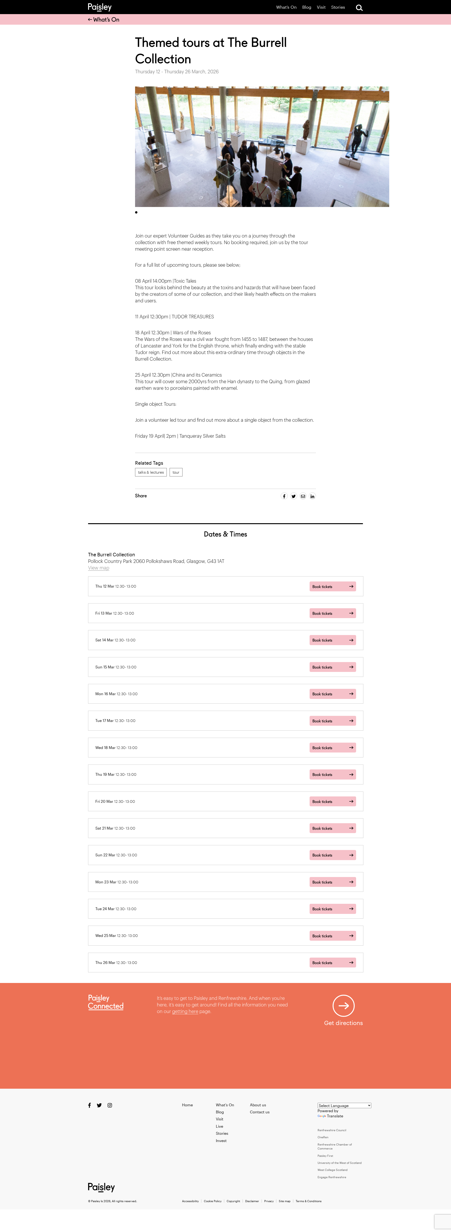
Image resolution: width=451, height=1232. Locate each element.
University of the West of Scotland (340, 1162)
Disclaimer (252, 1201)
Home (187, 1105)
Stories (338, 7)
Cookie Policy (213, 1201)
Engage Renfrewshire (332, 1177)
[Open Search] (359, 7)
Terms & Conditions (309, 1201)
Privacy (269, 1201)
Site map (285, 1201)
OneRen (323, 1137)
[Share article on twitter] (293, 495)
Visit (321, 7)
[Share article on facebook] (284, 495)
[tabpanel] (262, 146)
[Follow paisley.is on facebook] (89, 1105)
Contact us (260, 1112)
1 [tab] (136, 212)
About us (258, 1105)
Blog (306, 7)
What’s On (286, 7)
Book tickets (322, 587)
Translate (335, 1116)
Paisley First (325, 1155)
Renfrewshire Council (332, 1130)
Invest (221, 1140)
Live (219, 1126)
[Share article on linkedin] (312, 495)
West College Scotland (333, 1169)
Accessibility (190, 1201)
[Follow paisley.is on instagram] (110, 1105)
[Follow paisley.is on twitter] (99, 1105)
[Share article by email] (303, 495)
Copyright (233, 1201)
